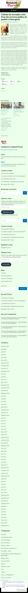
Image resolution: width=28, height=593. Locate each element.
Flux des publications (6, 276)
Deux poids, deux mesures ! (10, 337)
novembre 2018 (5, 388)
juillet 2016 (4, 451)
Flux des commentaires (7, 278)
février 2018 (4, 407)
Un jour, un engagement (7, 575)
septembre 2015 (5, 476)
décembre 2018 (5, 385)
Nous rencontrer (5, 561)
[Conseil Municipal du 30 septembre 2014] (6, 105)
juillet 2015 (4, 479)
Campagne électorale (6, 537)
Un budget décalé (7, 328)
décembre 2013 (5, 525)
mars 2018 (3, 404)
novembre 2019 (5, 365)
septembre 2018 (5, 393)
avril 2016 (3, 459)
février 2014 (4, 520)
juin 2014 (3, 509)
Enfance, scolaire (5, 545)
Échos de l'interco (5, 542)
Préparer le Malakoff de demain (11, 319)
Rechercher (4, 286)
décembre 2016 (5, 437)
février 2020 (4, 360)
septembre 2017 (5, 415)
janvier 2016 (4, 465)
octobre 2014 (4, 501)
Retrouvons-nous (5, 566)
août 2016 (3, 448)
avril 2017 (3, 426)
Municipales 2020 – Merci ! (7, 184)
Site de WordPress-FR (6, 281)
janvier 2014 (4, 523)
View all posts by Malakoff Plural (9, 150)
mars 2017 (3, 429)
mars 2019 (3, 379)
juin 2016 (3, 454)
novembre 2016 (5, 440)
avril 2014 (3, 514)
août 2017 (3, 418)
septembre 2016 (5, 445)
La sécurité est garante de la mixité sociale (13, 332)
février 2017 (4, 432)
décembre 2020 (5, 346)
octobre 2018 (4, 390)
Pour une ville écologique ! (9, 323)
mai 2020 (3, 354)
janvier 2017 (4, 434)
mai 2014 (3, 512)
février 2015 (4, 492)
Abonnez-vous (7, 212)
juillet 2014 (4, 506)
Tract (2, 569)
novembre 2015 (5, 470)
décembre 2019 (5, 363)
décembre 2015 (5, 467)
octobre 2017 (4, 412)
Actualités (3, 534)
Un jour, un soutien (6, 577)
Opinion (3, 564)
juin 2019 (3, 374)
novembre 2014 (5, 498)
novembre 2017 (5, 410)
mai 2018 (3, 399)
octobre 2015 (4, 473)
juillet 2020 (4, 349)
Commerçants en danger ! (7, 173)
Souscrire (6, 264)
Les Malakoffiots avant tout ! (8, 179)
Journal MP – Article (6, 551)
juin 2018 (3, 396)
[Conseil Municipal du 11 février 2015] (7, 124)
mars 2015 (3, 490)
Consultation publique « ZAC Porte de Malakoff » (13, 176)
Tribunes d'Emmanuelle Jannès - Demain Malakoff (14, 317)
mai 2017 (3, 423)
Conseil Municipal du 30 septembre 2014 (6, 109)
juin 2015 (3, 481)
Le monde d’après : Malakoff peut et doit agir (12, 181)
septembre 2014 (5, 503)
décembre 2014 (5, 495)
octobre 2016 (4, 443)
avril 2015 (3, 487)
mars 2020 (3, 357)
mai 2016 (3, 456)
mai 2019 (3, 377)
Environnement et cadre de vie (8, 548)
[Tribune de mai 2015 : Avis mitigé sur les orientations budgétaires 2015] (18, 105)
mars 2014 (3, 517)
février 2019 (4, 382)
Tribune (6, 135)
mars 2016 (3, 462)
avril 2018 (3, 401)
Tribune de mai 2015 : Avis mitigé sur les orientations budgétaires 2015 (18, 111)
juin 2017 (3, 421)
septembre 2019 (5, 371)
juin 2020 (3, 352)
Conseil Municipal (5, 540)
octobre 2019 (4, 368)
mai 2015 (3, 484)
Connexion (4, 273)
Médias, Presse (5, 558)
